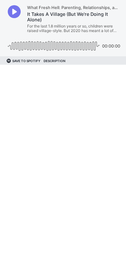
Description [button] (54, 61)
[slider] (54, 43)
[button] (14, 11)
